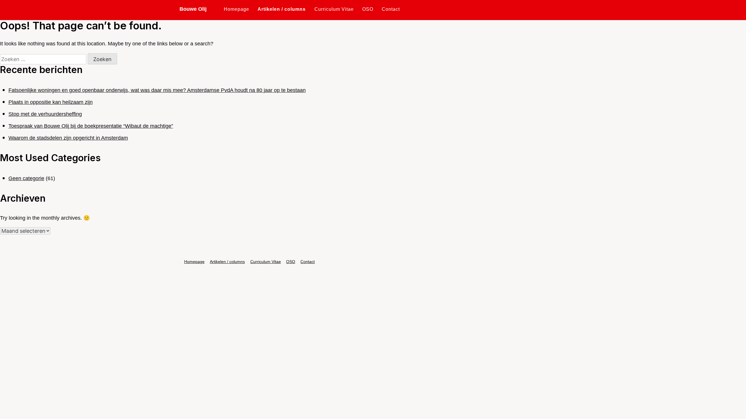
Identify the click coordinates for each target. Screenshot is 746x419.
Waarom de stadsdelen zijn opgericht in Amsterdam (68, 138)
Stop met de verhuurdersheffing (45, 114)
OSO (367, 9)
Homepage (236, 9)
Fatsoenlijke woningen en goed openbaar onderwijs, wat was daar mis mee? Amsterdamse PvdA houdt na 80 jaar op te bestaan (157, 90)
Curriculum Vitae (334, 9)
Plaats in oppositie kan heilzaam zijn (50, 102)
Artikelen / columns (282, 9)
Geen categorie (26, 178)
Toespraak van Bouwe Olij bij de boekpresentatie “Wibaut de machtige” (90, 126)
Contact (391, 9)
